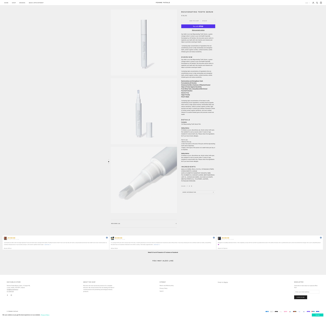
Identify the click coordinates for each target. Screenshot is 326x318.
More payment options (198, 30)
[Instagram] (11, 295)
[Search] (317, 3)
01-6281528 (10, 291)
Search (162, 291)
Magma (226, 282)
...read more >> (47, 244)
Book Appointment (36, 2)
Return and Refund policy (167, 285)
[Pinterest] (191, 186)
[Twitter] (189, 186)
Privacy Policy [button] (45, 315)
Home (6, 2)
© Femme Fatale (12, 311)
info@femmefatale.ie (12, 289)
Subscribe (301, 297)
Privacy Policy (163, 288)
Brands (22, 2)
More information (189, 192)
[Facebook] (187, 186)
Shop (14, 2)
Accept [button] (318, 315)
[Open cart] (321, 3)
